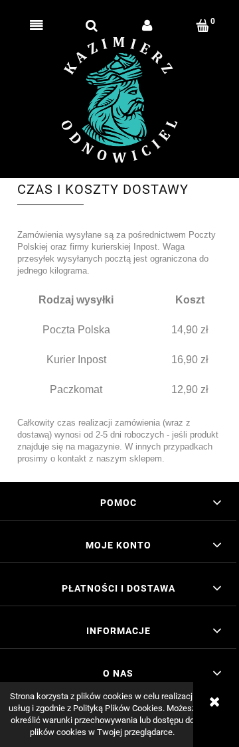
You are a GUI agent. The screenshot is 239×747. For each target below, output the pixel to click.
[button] (36, 26)
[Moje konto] (147, 26)
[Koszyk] (203, 26)
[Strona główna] (120, 100)
